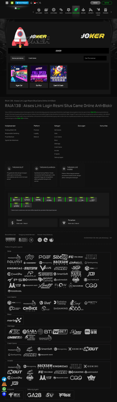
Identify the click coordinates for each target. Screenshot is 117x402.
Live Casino (53, 13)
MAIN (20, 74)
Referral (36, 137)
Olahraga (68, 13)
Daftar (107, 3)
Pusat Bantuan (9, 137)
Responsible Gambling (12, 133)
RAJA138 (93, 112)
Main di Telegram (23, 3)
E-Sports (90, 13)
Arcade (83, 13)
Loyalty (36, 133)
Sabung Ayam (98, 14)
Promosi (105, 13)
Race (61, 13)
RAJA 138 (20, 118)
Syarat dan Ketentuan (11, 140)
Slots (46, 13)
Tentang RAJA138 (10, 130)
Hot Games (39, 13)
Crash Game (76, 13)
